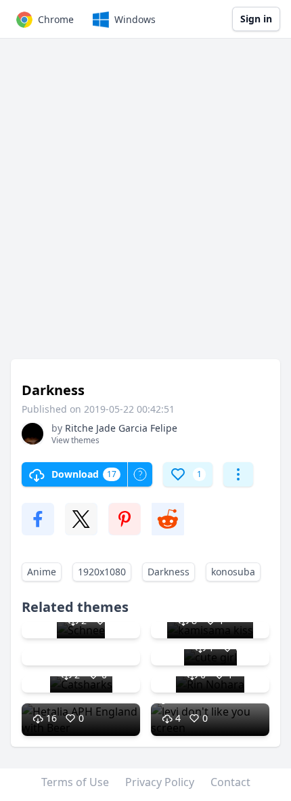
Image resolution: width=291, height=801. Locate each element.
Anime (41, 571)
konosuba (233, 571)
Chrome (56, 19)
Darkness (168, 571)
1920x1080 (102, 571)
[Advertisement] (145, 205)
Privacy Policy (159, 782)
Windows (135, 19)
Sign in (256, 18)
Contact (230, 782)
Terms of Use (75, 782)
